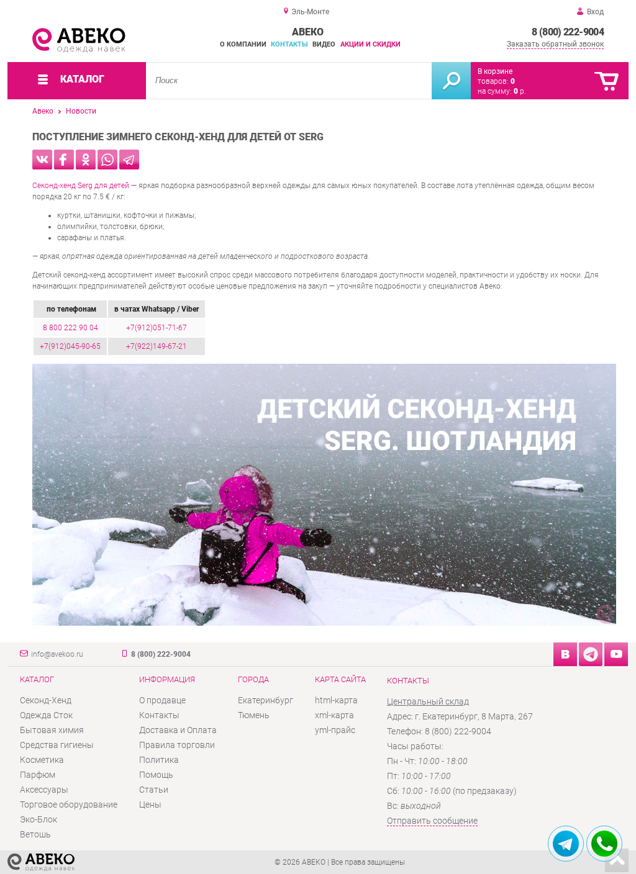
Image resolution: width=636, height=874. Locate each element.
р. (520, 91)
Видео (323, 44)
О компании (243, 44)
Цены (150, 804)
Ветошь (35, 834)
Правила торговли (177, 745)
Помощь (156, 775)
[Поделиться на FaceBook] (64, 159)
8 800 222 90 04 (70, 327)
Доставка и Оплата (178, 730)
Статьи (153, 790)
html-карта (336, 700)
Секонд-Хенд (45, 700)
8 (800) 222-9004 (568, 32)
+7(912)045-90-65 (70, 346)
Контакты (289, 44)
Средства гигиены (57, 745)
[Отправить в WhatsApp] (107, 159)
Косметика (42, 760)
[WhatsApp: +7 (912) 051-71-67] (604, 844)
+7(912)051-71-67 (156, 327)
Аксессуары (44, 790)
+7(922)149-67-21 (156, 346)
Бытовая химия (52, 730)
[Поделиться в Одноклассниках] (86, 159)
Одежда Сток (46, 715)
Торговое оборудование (68, 804)
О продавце (162, 700)
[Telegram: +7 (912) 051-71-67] (566, 844)
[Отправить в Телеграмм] (129, 159)
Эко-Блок (38, 819)
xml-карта (334, 715)
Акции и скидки (370, 44)
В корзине (495, 71)
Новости (81, 111)
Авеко (42, 111)
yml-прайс (335, 730)
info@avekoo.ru (57, 654)
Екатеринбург (265, 700)
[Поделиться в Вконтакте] (42, 159)
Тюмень (254, 715)
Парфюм (37, 775)
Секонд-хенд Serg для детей (80, 185)
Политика (159, 760)
